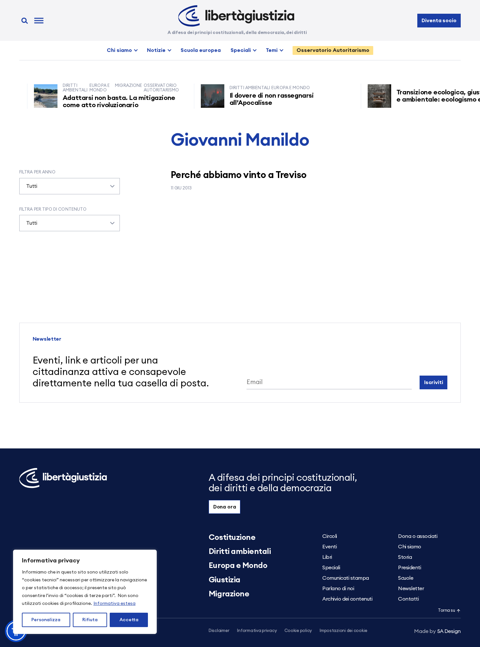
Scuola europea (201, 50)
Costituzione (232, 538)
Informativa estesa (114, 603)
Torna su (446, 610)
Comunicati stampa (345, 578)
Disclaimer (219, 631)
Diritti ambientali (240, 552)
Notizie (156, 50)
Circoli (329, 536)
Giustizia (224, 580)
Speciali (241, 50)
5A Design (437, 631)
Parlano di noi (338, 588)
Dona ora (224, 507)
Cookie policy (298, 631)
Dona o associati (417, 536)
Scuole (405, 578)
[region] (85, 592)
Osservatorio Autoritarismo (332, 50)
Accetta (129, 620)
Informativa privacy (257, 631)
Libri (327, 557)
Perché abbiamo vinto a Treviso (239, 175)
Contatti (408, 599)
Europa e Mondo (238, 566)
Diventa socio (439, 20)
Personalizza (45, 620)
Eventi (329, 546)
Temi (272, 50)
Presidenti (409, 567)
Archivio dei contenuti (347, 599)
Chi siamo (119, 50)
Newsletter (411, 588)
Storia (405, 557)
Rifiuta (90, 620)
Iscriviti (433, 382)
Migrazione (229, 594)
